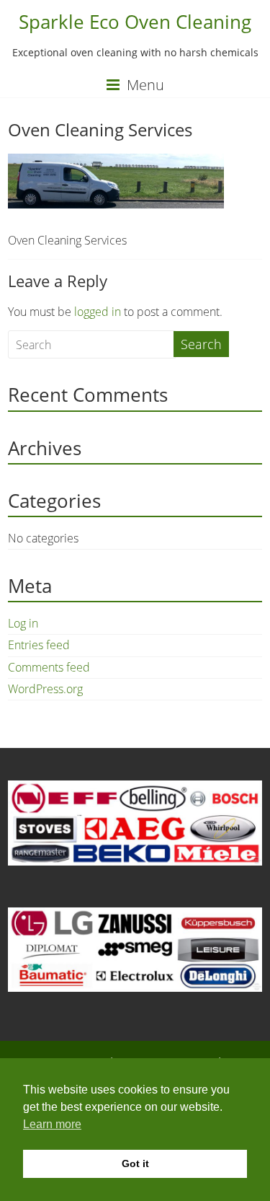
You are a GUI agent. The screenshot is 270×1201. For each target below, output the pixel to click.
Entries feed (39, 645)
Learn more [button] (52, 1124)
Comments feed (49, 667)
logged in (97, 312)
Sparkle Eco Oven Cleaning (135, 22)
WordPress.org (45, 689)
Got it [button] (135, 1163)
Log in (23, 623)
